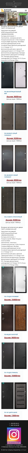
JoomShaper (23, 450)
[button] (2, 19)
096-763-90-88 (18, 3)
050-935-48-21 (10, 3)
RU (15, 6)
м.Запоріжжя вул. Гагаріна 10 (14, 5)
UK (13, 6)
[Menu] (26, 10)
